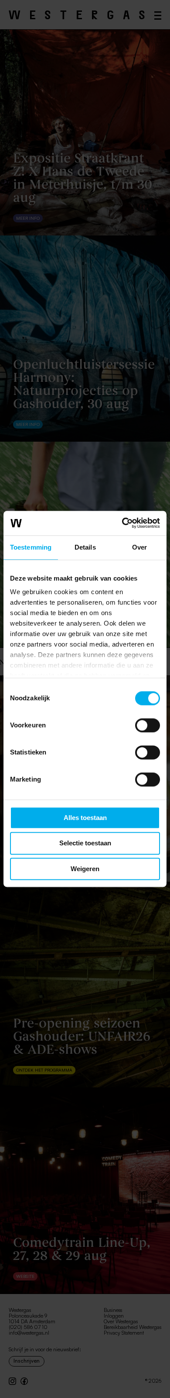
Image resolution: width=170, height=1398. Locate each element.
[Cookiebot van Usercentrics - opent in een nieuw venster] (122, 523)
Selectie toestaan (85, 843)
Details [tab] (85, 547)
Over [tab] (139, 547)
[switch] (147, 725)
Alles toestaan (85, 817)
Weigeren (85, 868)
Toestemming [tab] (30, 547)
